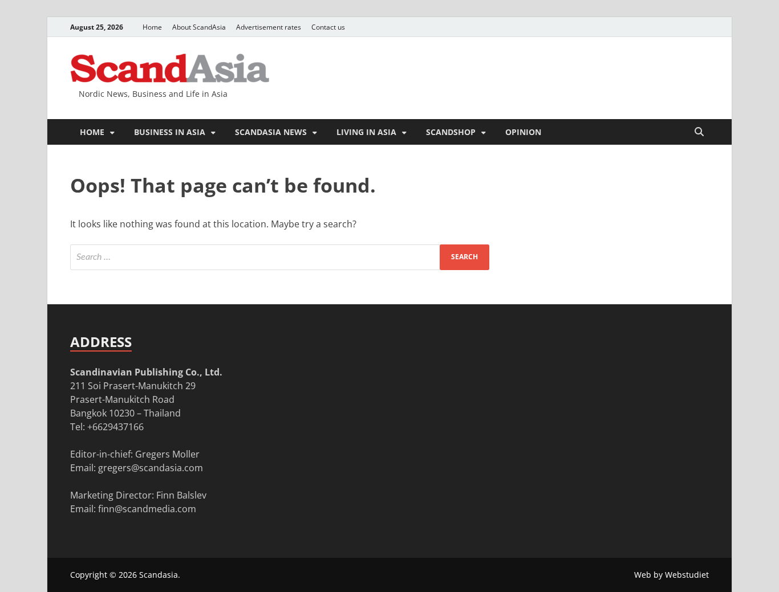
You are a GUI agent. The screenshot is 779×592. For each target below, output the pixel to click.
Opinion (523, 131)
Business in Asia (169, 131)
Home (152, 27)
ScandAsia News (271, 131)
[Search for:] (279, 257)
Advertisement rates (268, 27)
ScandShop (451, 131)
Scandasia (158, 574)
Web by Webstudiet (671, 574)
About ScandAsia (199, 27)
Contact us (328, 27)
